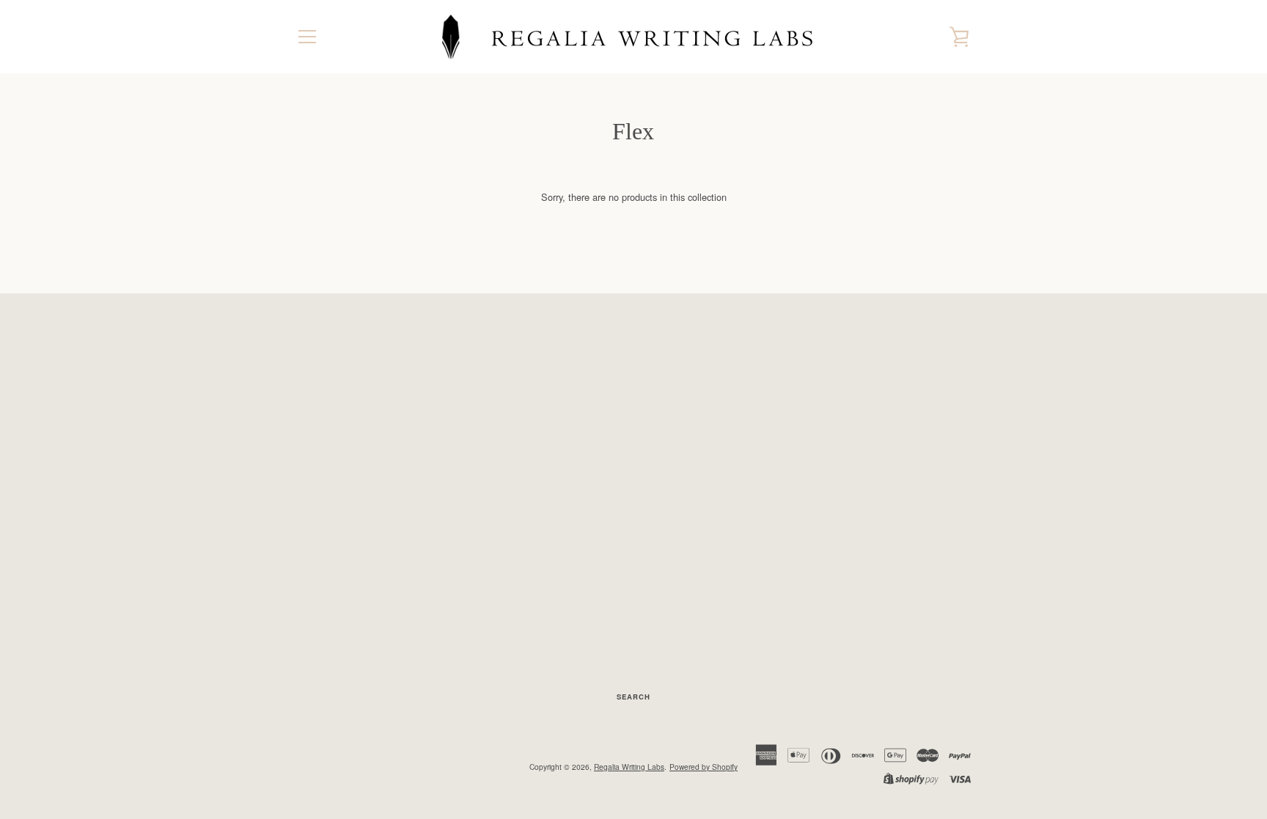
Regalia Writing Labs (629, 766)
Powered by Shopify (703, 766)
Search (633, 696)
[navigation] (307, 36)
